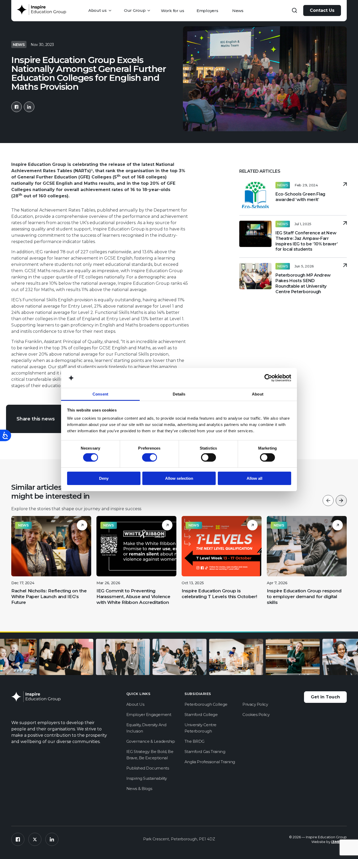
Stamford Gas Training (205, 751)
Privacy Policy (255, 704)
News (237, 10)
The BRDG (194, 741)
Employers (207, 10)
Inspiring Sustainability (146, 778)
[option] (51, 562)
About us (97, 10)
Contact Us (322, 10)
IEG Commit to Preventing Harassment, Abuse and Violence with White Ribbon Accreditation (133, 596)
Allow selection (179, 478)
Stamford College (201, 714)
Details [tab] (179, 394)
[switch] (149, 457)
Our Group (134, 10)
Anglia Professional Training (210, 761)
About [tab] (257, 394)
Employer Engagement (148, 714)
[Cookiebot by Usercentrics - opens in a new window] (268, 378)
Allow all (254, 478)
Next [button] (341, 500)
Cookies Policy (255, 714)
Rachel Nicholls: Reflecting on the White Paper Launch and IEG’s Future (48, 596)
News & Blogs (139, 788)
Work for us (172, 10)
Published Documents (147, 768)
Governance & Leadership (150, 741)
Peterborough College (206, 704)
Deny (104, 478)
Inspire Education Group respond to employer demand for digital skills (304, 596)
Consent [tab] (100, 394)
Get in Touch (325, 696)
